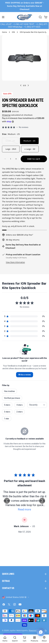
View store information (15, 262)
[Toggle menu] (3, 17)
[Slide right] (28, 85)
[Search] (40, 17)
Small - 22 (11, 142)
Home (4, 32)
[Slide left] (21, 85)
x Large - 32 (29, 149)
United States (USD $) (16, 597)
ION (13, 32)
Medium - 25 (29, 141)
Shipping (6, 115)
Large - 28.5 (10, 149)
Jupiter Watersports (18, 630)
